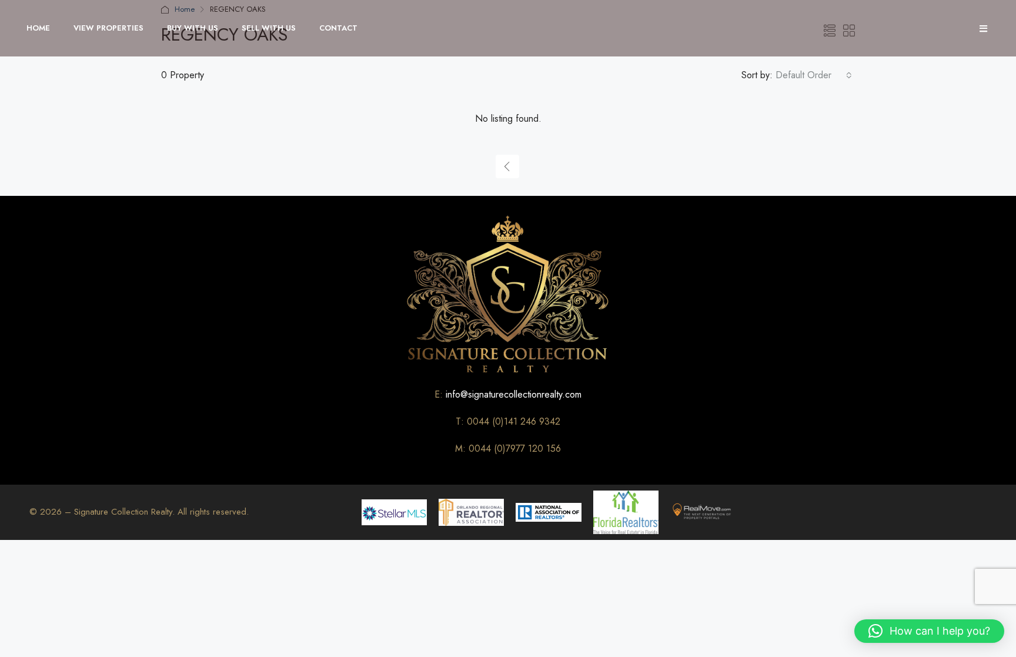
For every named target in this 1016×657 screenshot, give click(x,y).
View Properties (108, 28)
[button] (929, 631)
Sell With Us (269, 28)
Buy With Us (192, 28)
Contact (338, 28)
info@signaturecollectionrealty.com (513, 394)
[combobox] (814, 75)
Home (38, 28)
